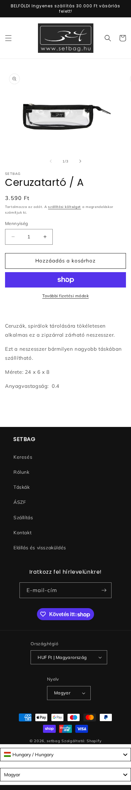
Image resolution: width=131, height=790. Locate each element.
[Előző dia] (50, 161)
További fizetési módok (65, 295)
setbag (53, 741)
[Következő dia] (80, 161)
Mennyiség (16, 223)
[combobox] (65, 754)
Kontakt (22, 533)
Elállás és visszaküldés (39, 548)
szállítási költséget (64, 207)
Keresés (22, 457)
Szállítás (23, 518)
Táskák (21, 487)
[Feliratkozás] (103, 590)
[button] (8, 38)
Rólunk (21, 472)
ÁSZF (19, 502)
